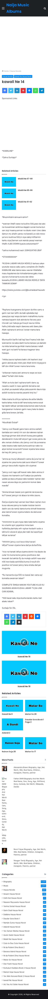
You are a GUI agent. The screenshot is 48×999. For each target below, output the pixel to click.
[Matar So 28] (35, 706)
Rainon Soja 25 (9, 751)
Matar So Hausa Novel (12, 960)
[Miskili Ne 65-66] (9, 193)
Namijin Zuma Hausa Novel (14, 923)
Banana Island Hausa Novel (14, 951)
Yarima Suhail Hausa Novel (14, 906)
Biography (7, 882)
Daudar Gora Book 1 (11, 919)
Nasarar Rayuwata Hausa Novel (16, 902)
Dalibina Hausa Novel (12, 914)
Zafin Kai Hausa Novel (12, 898)
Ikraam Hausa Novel (11, 894)
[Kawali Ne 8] (12, 706)
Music (5, 886)
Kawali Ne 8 (7, 714)
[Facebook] (6, 616)
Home (6, 71)
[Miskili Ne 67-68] (9, 182)
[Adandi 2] (12, 724)
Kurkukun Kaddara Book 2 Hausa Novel (19, 968)
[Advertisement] (24, 43)
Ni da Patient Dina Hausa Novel (16, 956)
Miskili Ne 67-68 (25, 178)
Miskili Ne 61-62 (25, 202)
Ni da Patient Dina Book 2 (13, 947)
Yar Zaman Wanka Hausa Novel (16, 931)
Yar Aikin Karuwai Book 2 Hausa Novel (19, 976)
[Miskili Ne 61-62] (9, 205)
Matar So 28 (30, 714)
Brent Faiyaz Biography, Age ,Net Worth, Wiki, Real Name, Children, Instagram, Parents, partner (30, 852)
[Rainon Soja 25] (12, 743)
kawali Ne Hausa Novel (23, 76)
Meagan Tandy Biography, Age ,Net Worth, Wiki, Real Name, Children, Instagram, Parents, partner (28, 863)
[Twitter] (12, 616)
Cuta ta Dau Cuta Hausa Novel (16, 943)
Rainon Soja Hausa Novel (13, 972)
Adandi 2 (6, 733)
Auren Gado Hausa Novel (13, 935)
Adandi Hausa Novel (11, 927)
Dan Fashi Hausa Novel (13, 964)
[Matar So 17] (35, 743)
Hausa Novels (15, 71)
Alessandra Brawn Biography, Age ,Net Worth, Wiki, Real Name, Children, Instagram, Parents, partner (29, 770)
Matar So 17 (30, 751)
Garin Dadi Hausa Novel (13, 910)
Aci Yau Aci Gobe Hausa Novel (16, 984)
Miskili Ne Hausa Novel (12, 939)
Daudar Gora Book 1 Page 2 (34, 720)
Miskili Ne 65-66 (25, 190)
